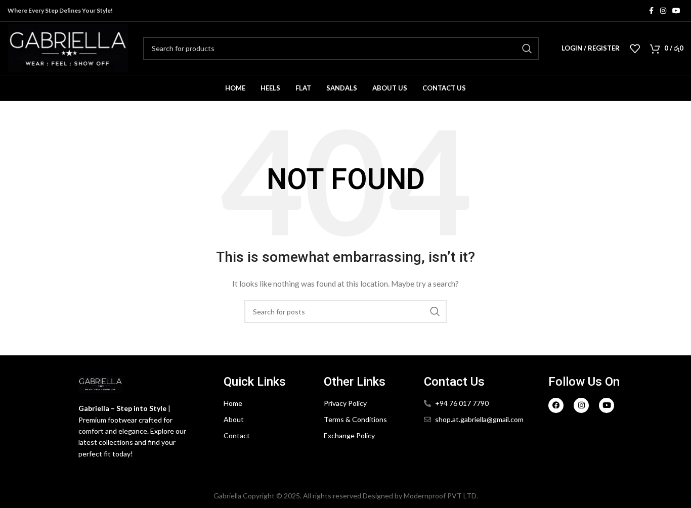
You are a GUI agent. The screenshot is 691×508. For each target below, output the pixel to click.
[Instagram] (581, 405)
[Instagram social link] (663, 11)
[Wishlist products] (635, 48)
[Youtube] (606, 405)
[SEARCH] (527, 48)
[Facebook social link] (651, 11)
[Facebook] (556, 405)
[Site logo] (68, 47)
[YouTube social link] (676, 11)
